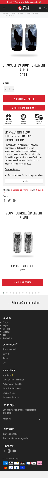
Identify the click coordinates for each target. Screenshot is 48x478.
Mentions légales (9, 392)
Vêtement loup (27, 189)
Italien (5, 334)
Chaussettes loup (16, 189)
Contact (5, 358)
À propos (6, 353)
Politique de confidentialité (12, 384)
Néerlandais (7, 338)
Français (6, 322)
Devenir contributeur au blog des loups (16, 438)
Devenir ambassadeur (10, 433)
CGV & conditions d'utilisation (13, 379)
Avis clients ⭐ (8, 375)
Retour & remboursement (12, 388)
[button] (3, 293)
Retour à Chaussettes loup (25, 302)
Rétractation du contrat (11, 397)
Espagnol (6, 331)
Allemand (6, 328)
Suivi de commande (9, 349)
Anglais (5, 325)
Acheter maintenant (24, 108)
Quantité (6, 83)
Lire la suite (24, 181)
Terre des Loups (14, 458)
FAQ (4, 362)
